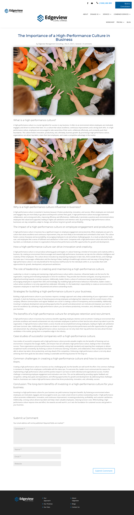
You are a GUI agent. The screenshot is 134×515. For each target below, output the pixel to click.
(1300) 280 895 (105, 3)
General (78, 44)
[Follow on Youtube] (92, 3)
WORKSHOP (110, 22)
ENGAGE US (94, 14)
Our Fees (47, 507)
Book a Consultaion (125, 5)
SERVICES (106, 14)
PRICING (119, 22)
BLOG (129, 22)
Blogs (74, 504)
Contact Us (76, 507)
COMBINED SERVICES (121, 14)
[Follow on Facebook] (87, 3)
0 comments (87, 44)
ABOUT (85, 14)
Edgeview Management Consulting (50, 44)
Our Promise (48, 504)
